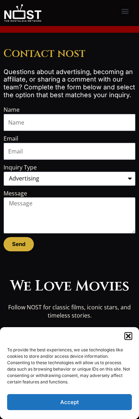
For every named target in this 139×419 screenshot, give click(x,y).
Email (11, 138)
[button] (128, 336)
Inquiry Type (20, 167)
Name (12, 110)
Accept (69, 402)
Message (15, 193)
